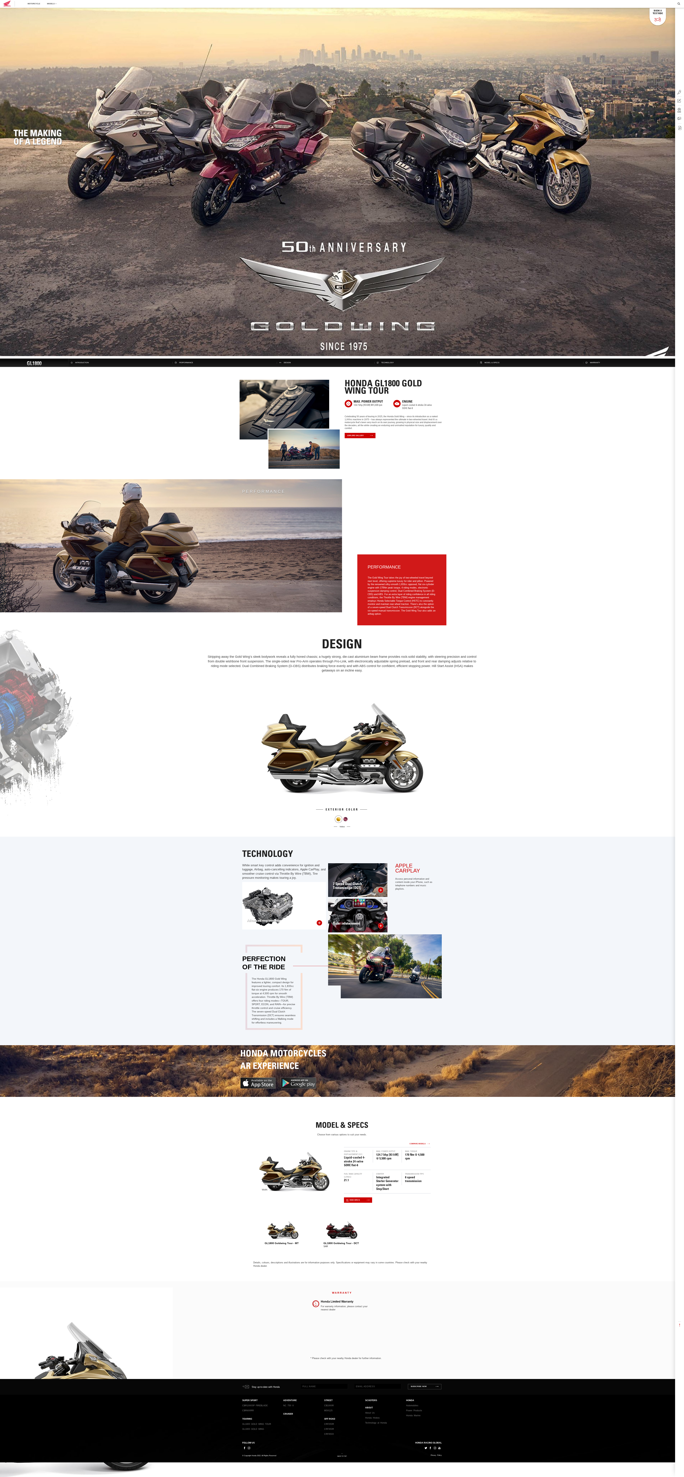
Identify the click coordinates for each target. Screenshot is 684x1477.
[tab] (282, 1232)
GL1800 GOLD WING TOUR (256, 1424)
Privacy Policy (436, 1455)
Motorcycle (34, 4)
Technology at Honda (376, 1423)
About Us (370, 1413)
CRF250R (329, 1424)
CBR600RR (248, 1410)
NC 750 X (288, 1405)
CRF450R (329, 1429)
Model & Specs (491, 363)
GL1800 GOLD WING (253, 1429)
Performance (186, 363)
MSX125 (328, 1410)
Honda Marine (413, 1415)
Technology (387, 363)
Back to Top (342, 1456)
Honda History (372, 1418)
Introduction (82, 363)
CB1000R (329, 1405)
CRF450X (329, 1434)
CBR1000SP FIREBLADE (255, 1405)
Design (287, 363)
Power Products (414, 1410)
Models (51, 4)
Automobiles (412, 1405)
